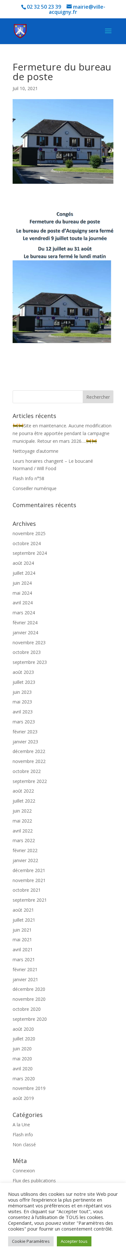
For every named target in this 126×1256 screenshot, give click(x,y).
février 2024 (25, 622)
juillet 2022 (24, 801)
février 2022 (25, 850)
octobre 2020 (27, 1009)
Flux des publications (34, 1180)
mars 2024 (24, 612)
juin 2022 (22, 811)
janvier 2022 (25, 860)
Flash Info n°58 (28, 478)
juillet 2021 (24, 920)
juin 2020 (22, 1049)
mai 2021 (22, 939)
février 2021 (25, 969)
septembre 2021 (30, 900)
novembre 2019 (29, 1088)
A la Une (21, 1124)
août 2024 (23, 563)
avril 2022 (23, 831)
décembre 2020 (29, 989)
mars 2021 (24, 959)
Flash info (23, 1134)
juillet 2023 (24, 682)
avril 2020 (23, 1068)
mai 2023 (22, 702)
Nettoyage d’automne (35, 451)
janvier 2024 (25, 632)
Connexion (24, 1171)
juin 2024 (22, 583)
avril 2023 (23, 712)
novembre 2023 (29, 642)
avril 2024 (23, 603)
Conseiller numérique (35, 488)
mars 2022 (24, 840)
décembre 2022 (29, 751)
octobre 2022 (27, 771)
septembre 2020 (30, 1019)
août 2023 (23, 672)
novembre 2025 (29, 533)
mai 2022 (22, 821)
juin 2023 (22, 692)
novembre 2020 (29, 999)
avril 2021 (23, 949)
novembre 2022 (29, 761)
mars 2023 (24, 722)
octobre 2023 (27, 652)
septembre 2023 (30, 662)
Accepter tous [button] (74, 1241)
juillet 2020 (24, 1039)
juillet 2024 (24, 573)
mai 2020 (22, 1059)
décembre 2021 (29, 870)
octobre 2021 (27, 890)
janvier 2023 (25, 742)
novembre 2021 (29, 880)
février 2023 (25, 732)
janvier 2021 (25, 979)
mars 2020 (24, 1078)
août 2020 (23, 1029)
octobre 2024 (27, 543)
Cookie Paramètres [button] (31, 1241)
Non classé (24, 1144)
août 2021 (23, 910)
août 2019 (23, 1098)
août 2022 (23, 791)
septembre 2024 (30, 553)
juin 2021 (22, 930)
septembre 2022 (30, 781)
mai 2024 (22, 593)
